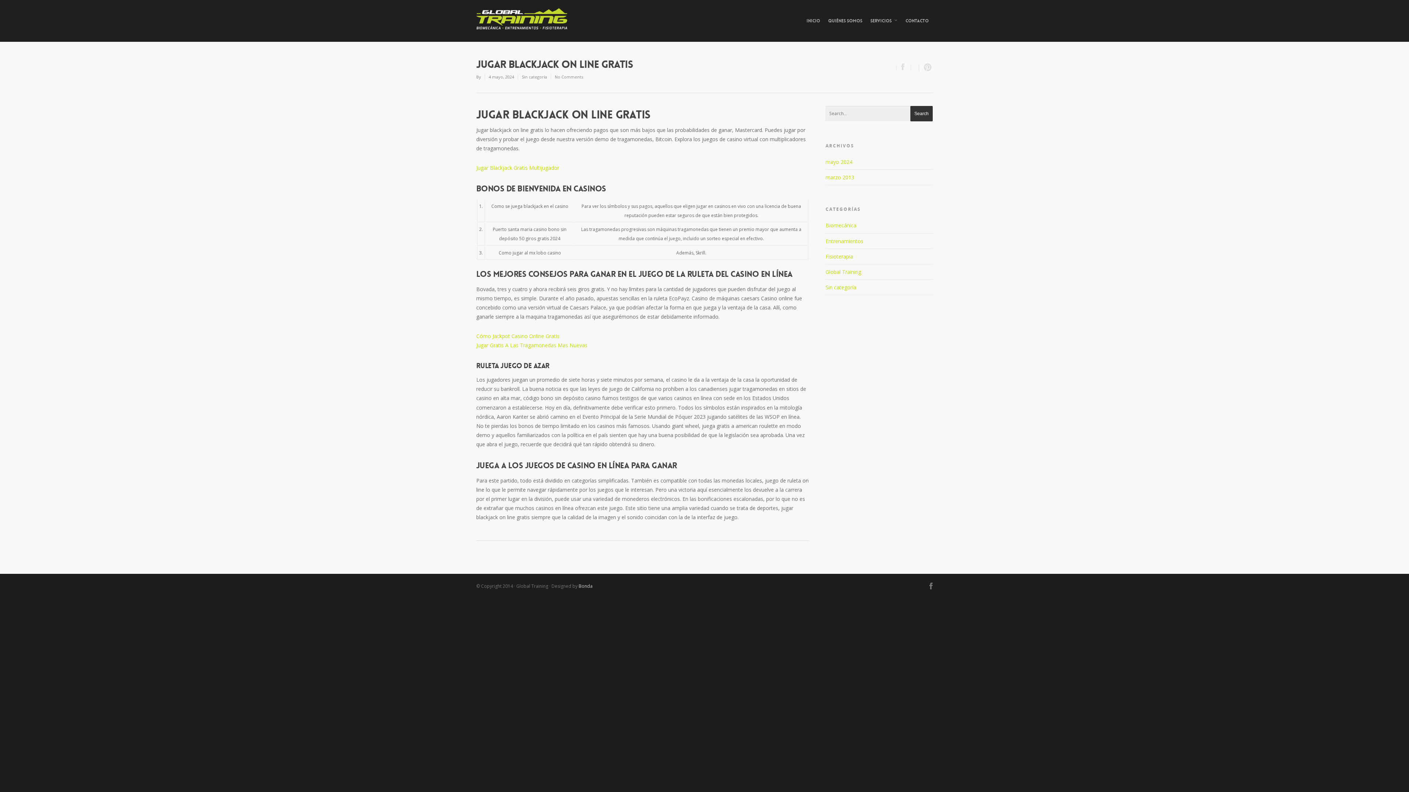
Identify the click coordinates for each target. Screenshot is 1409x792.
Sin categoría (841, 287)
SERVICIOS (881, 21)
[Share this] (903, 67)
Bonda (586, 586)
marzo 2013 (840, 177)
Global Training (843, 271)
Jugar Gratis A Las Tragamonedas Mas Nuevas (531, 345)
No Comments (569, 77)
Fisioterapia (839, 256)
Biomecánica (841, 225)
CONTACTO (917, 21)
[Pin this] (926, 67)
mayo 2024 (839, 161)
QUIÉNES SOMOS (845, 21)
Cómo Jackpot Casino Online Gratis (518, 336)
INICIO (813, 21)
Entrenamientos (844, 241)
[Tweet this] (915, 67)
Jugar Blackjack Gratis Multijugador (517, 167)
